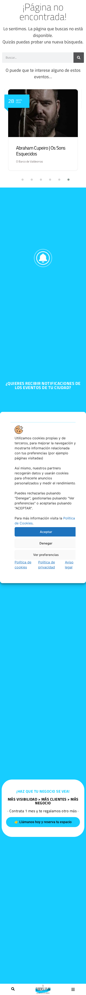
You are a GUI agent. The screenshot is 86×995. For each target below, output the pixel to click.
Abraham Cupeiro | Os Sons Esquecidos (40, 150)
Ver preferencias (46, 555)
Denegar (45, 543)
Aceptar (46, 532)
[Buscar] (13, 989)
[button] (73, 989)
